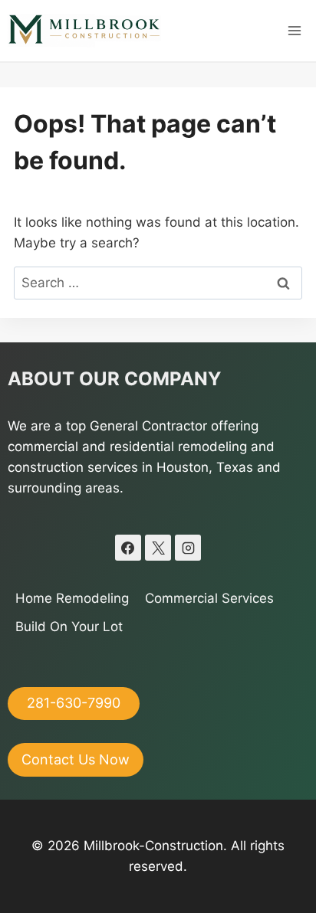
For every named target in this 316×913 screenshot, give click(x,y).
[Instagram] (188, 548)
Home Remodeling (72, 598)
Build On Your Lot (69, 626)
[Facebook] (128, 548)
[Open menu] (294, 30)
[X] (158, 548)
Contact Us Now (75, 759)
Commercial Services (209, 598)
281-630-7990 (73, 703)
